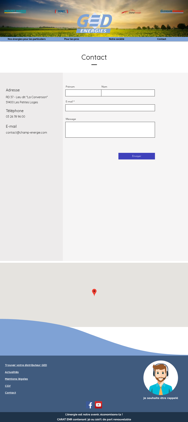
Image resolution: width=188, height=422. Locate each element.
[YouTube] (98, 404)
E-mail (69, 101)
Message (71, 119)
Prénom (70, 86)
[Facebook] (89, 404)
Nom (104, 86)
